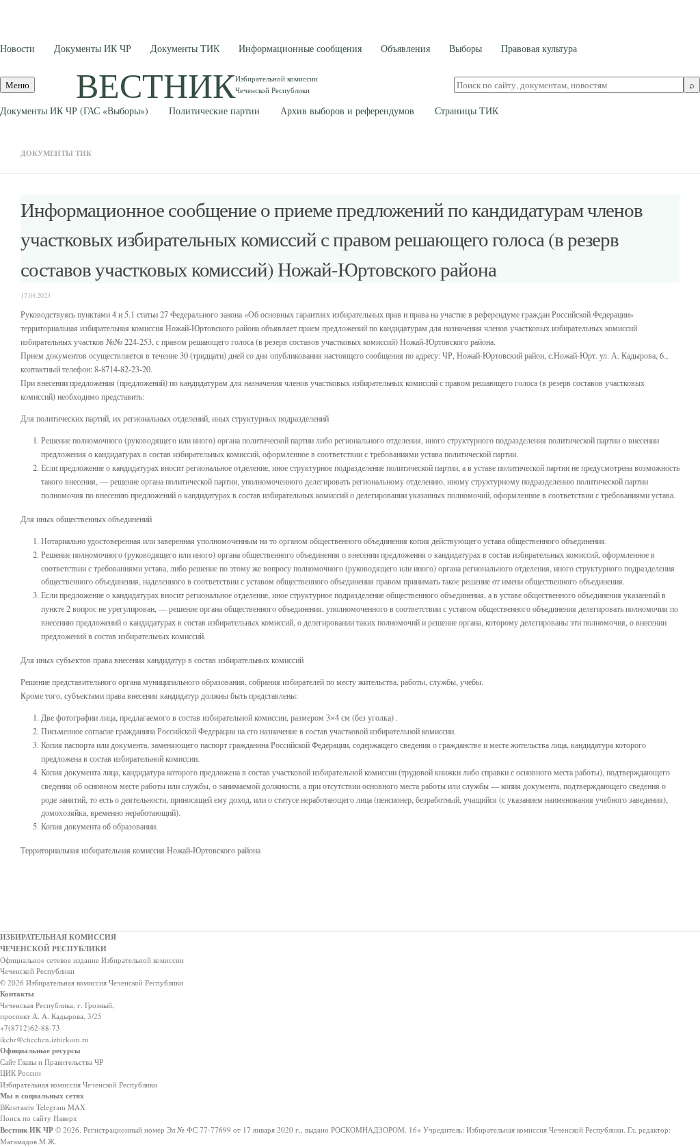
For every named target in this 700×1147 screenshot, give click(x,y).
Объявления (405, 48)
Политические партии (214, 110)
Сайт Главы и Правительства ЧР (51, 1062)
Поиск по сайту (25, 1118)
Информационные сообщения (300, 48)
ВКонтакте (17, 1107)
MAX (76, 1107)
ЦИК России (20, 1073)
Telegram (51, 1107)
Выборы (465, 48)
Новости (17, 48)
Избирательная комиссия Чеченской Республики (78, 1084)
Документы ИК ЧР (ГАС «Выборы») (74, 110)
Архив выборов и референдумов (347, 110)
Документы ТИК (184, 48)
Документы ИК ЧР (92, 48)
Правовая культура (539, 48)
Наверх (65, 1118)
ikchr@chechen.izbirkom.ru (44, 1039)
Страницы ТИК (466, 110)
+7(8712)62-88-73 (30, 1027)
